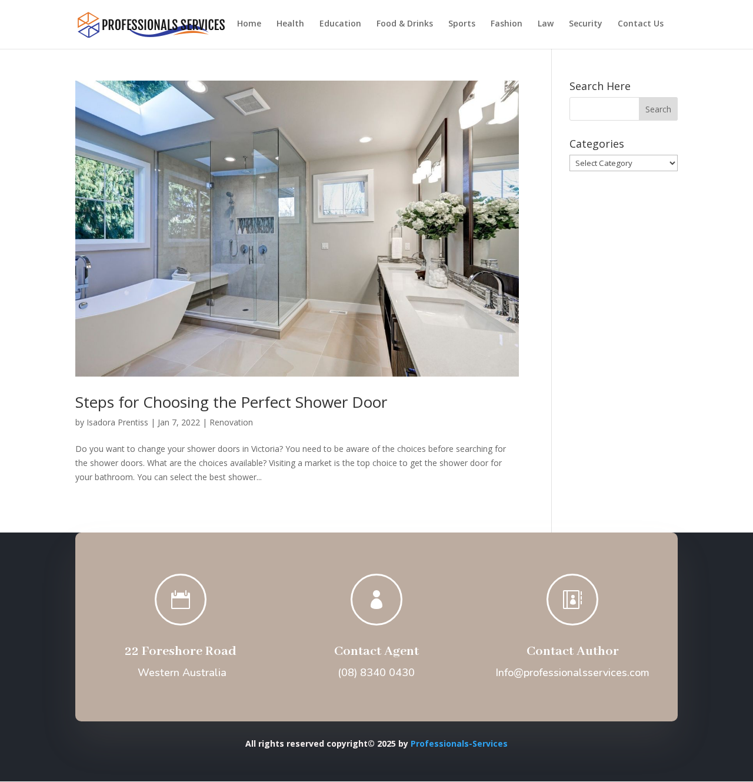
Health (290, 24)
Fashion (506, 24)
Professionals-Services (459, 743)
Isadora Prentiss (117, 422)
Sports (461, 24)
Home (249, 24)
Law (546, 24)
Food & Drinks (404, 24)
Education (340, 24)
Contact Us (641, 24)
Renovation (231, 422)
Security (585, 24)
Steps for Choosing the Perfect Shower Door (231, 401)
